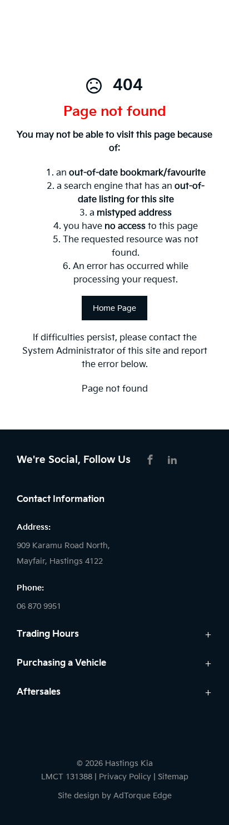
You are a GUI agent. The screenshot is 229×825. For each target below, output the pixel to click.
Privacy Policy (125, 777)
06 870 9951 (39, 606)
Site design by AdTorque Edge (115, 795)
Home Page (114, 308)
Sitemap (173, 777)
